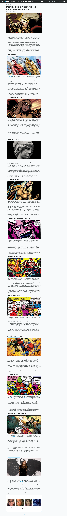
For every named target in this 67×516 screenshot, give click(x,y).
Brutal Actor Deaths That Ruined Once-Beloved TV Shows (28, 508)
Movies (17, 1)
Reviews (38, 1)
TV (21, 1)
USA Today (24, 486)
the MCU (9, 479)
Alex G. (8, 11)
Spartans (22, 213)
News (42, 1)
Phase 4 (18, 36)
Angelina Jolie (20, 481)
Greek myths (21, 160)
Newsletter (63, 1)
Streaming (25, 1)
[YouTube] (49, 1)
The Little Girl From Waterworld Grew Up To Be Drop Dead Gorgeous (19, 509)
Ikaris (34, 160)
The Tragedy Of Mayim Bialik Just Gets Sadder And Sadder (11, 508)
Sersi (20, 162)
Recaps (29, 1)
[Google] (56, 1)
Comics (33, 1)
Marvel (11, 4)
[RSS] (57, 1)
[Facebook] (47, 1)
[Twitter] (51, 1)
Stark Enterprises (37, 398)
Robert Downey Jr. (10, 39)
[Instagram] (52, 1)
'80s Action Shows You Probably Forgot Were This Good (37, 508)
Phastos (12, 162)
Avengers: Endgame (11, 34)
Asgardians (37, 328)
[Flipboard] (54, 1)
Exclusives (13, 1)
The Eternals (9, 76)
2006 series (27, 397)
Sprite (12, 397)
